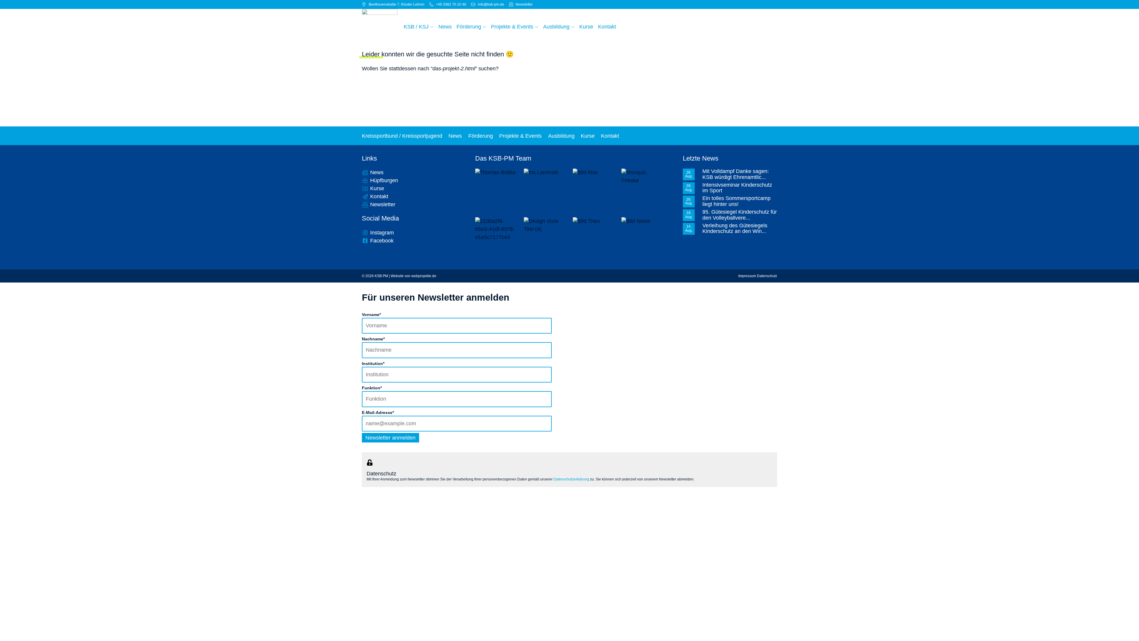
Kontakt (610, 136)
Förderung (480, 136)
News (455, 136)
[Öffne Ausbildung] (573, 26)
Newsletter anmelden (390, 438)
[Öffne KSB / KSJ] (432, 26)
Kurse (588, 136)
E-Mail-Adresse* (378, 412)
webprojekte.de (423, 276)
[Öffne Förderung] (484, 26)
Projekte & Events (520, 136)
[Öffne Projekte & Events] (536, 26)
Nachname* (373, 339)
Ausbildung (561, 136)
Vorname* (371, 314)
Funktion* (372, 387)
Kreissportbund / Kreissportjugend (402, 136)
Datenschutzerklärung (571, 479)
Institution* (373, 363)
